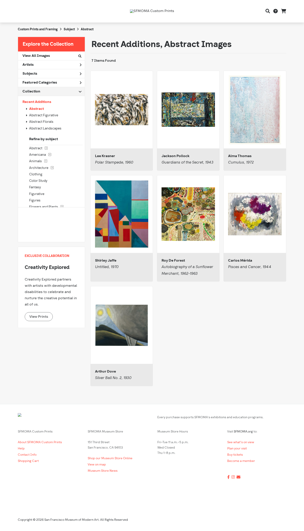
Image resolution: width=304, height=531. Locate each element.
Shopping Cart (28, 461)
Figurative (36, 194)
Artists (28, 65)
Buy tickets (235, 454)
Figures (35, 200)
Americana (37, 155)
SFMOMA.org (243, 431)
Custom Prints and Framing (38, 29)
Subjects (29, 74)
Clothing (35, 174)
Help (21, 448)
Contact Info (27, 454)
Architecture (38, 168)
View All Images (36, 56)
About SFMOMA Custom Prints (40, 442)
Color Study (38, 181)
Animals (35, 161)
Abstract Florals (41, 122)
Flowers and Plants (43, 207)
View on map (97, 464)
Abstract (36, 109)
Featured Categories (39, 82)
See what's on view (240, 442)
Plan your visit (237, 448)
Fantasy (35, 187)
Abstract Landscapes (45, 128)
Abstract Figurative (43, 115)
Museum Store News (103, 470)
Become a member (241, 461)
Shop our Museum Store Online (110, 458)
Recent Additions (36, 102)
